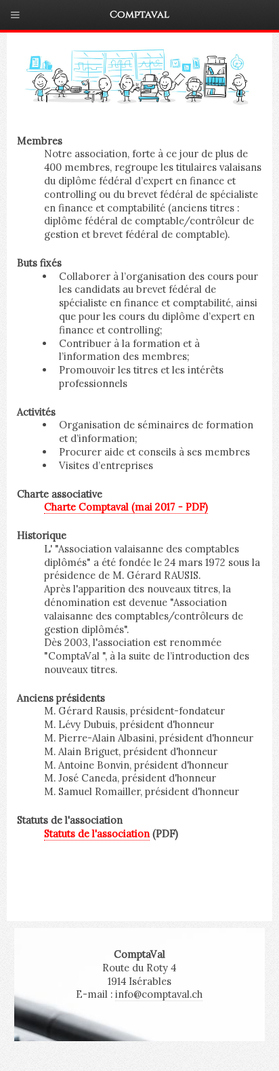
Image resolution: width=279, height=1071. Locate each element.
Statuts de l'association (97, 833)
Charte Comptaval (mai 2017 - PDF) (126, 506)
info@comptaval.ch (158, 994)
